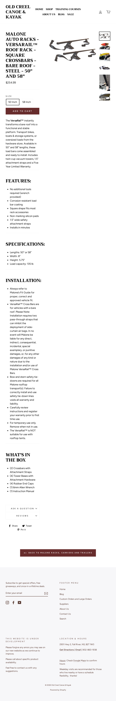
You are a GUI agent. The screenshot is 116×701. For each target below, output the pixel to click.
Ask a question (22, 508)
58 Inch (26, 102)
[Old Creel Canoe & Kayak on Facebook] (13, 602)
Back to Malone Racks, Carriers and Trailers (60, 553)
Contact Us (65, 613)
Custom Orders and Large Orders (76, 599)
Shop (49, 9)
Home (39, 9)
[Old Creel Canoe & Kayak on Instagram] (7, 602)
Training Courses (68, 9)
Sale (70, 14)
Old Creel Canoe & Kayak (18, 12)
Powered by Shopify (58, 690)
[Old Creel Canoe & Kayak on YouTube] (19, 602)
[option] (73, 50)
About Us (48, 14)
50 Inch (12, 102)
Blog (61, 14)
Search (63, 618)
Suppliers (64, 604)
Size (9, 96)
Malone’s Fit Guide (20, 292)
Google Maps (79, 660)
